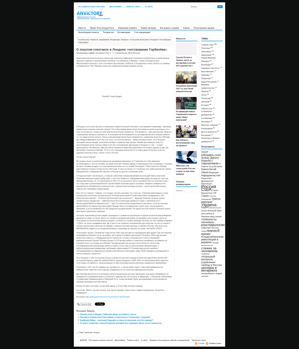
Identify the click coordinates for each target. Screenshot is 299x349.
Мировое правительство (209, 86)
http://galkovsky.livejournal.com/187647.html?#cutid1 (107, 297)
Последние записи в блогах (101, 340)
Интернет (218, 166)
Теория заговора (148, 28)
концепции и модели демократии (210, 140)
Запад (211, 166)
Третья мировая (211, 200)
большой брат (214, 210)
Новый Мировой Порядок (208, 59)
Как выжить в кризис (169, 28)
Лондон (96, 332)
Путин (205, 94)
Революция (206, 184)
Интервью (206, 121)
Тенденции (115, 40)
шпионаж (204, 276)
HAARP (204, 152)
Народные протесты (211, 68)
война (203, 214)
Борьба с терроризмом (209, 162)
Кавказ (186, 28)
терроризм (205, 254)
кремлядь (215, 228)
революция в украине (209, 241)
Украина (208, 205)
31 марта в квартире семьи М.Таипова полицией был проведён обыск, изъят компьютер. (121, 323)
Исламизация (124, 32)
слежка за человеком (209, 249)
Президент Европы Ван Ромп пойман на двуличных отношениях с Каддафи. (115, 317)
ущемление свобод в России (211, 264)
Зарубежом (104, 40)
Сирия (205, 195)
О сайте (149, 7)
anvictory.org (83, 40)
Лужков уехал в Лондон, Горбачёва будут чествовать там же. (108, 314)
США (206, 189)
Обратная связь (199, 340)
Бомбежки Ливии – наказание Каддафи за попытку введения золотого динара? (116, 320)
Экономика (207, 51)
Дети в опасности (210, 131)
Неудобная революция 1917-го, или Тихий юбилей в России (186, 89)
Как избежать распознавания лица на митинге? (185, 143)
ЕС (220, 164)
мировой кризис (210, 232)
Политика (207, 48)
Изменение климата (127, 28)
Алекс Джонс (210, 157)
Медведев (214, 172)
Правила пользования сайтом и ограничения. (170, 340)
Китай (212, 169)
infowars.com (208, 108)
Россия (208, 186)
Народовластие (210, 175)
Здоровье (206, 74)
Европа (204, 166)
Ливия (205, 172)
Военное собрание (210, 125)
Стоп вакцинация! (142, 32)
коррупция (206, 228)
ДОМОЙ (83, 340)
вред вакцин (216, 216)
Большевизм (208, 128)
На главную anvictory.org (91, 7)
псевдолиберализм (212, 236)
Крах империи (208, 71)
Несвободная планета (88, 32)
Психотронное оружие (204, 28)
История (206, 105)
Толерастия (108, 32)
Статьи (201, 343)
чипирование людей (211, 273)
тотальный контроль (208, 258)
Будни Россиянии (210, 81)
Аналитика (207, 98)
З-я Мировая (208, 118)
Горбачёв (88, 332)
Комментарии (215, 343)
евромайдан (207, 222)
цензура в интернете (209, 269)
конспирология (213, 225)
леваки (204, 231)
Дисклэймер (115, 7)
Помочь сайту (133, 7)
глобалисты (209, 219)
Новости (82, 28)
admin (92, 53)
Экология (206, 101)
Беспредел (207, 64)
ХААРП (205, 207)
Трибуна (124, 40)
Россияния (207, 135)
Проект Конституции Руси (102, 28)
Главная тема (209, 44)
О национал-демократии (207, 113)
